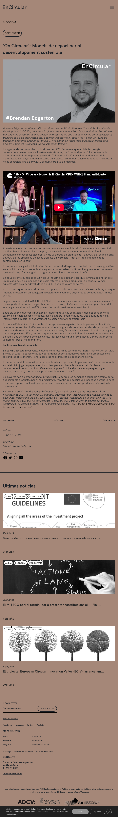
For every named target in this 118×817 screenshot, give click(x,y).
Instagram (19, 725)
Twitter (30, 725)
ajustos (14, 814)
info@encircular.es (12, 773)
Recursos (7, 740)
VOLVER (58, 420)
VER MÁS (8, 552)
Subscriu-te (47, 708)
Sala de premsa (10, 718)
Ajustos (97, 811)
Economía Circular (41, 744)
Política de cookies (44, 751)
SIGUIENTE (109, 420)
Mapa (5, 736)
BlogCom (7, 744)
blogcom (9, 22)
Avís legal (7, 751)
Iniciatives (36, 736)
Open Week (12, 33)
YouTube (40, 725)
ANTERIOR (8, 420)
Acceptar (80, 811)
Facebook (7, 725)
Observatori (37, 740)
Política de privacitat (23, 751)
